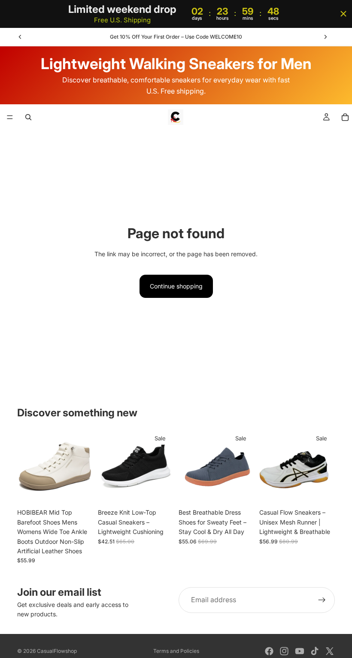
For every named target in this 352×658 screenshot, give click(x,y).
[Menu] (10, 117)
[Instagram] (284, 651)
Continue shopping (176, 286)
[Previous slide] (20, 36)
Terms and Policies (176, 651)
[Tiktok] (315, 651)
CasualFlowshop (57, 651)
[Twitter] (330, 651)
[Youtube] (299, 651)
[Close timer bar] (343, 13)
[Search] (28, 117)
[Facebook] (269, 651)
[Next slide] (325, 36)
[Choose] (79, 491)
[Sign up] (322, 600)
